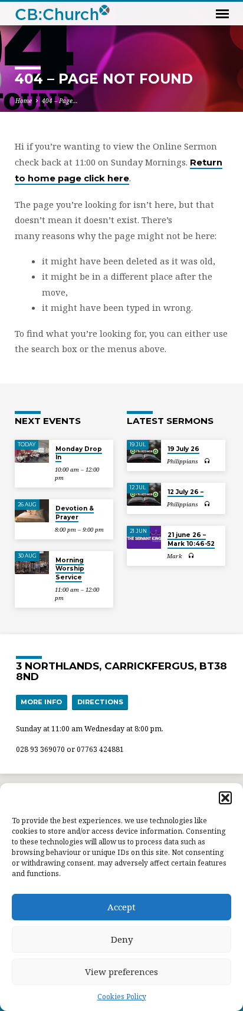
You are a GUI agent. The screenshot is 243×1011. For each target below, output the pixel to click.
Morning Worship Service (69, 568)
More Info (41, 702)
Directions (100, 702)
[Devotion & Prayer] (32, 510)
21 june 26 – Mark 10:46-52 (191, 539)
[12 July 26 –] (144, 494)
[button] (225, 798)
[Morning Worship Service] (32, 562)
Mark (174, 556)
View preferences (121, 971)
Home (23, 101)
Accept (121, 907)
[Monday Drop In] (32, 451)
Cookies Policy (121, 997)
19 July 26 (183, 449)
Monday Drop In (78, 453)
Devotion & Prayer (74, 513)
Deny (122, 939)
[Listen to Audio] (207, 460)
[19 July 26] (144, 451)
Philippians (182, 461)
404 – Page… (60, 101)
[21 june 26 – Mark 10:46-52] (144, 537)
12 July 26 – (185, 492)
